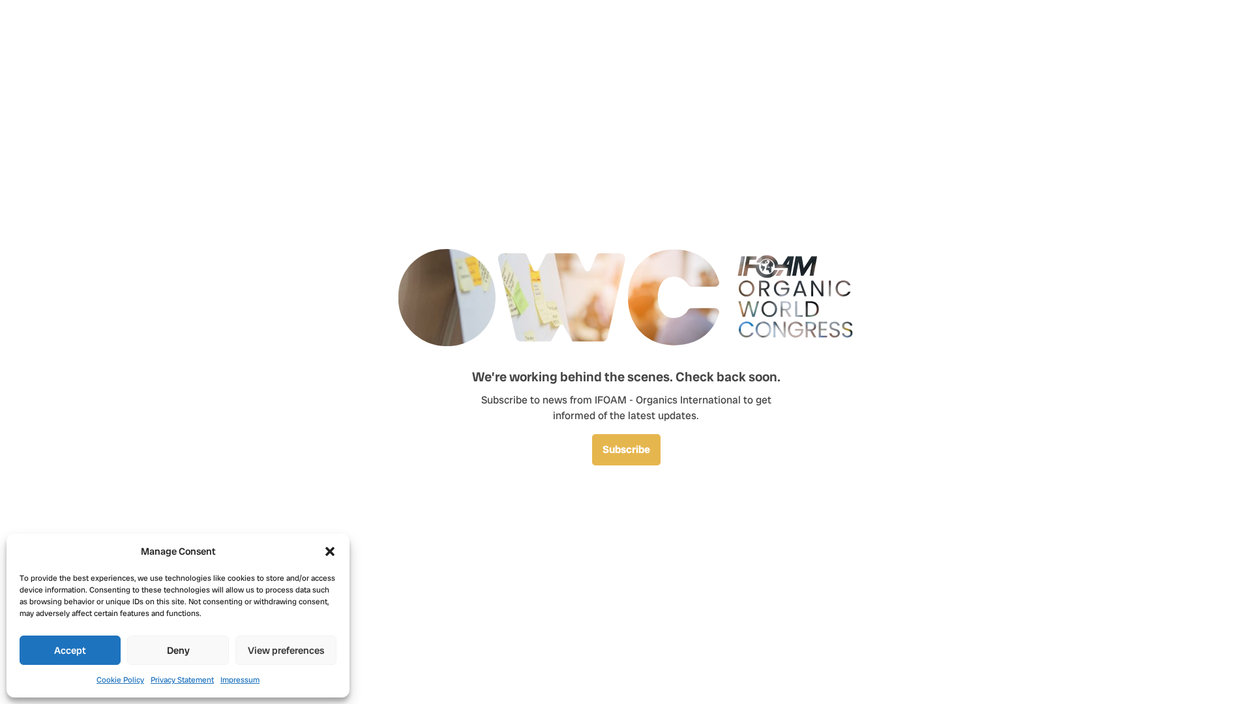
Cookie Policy (120, 680)
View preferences (286, 650)
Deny (178, 650)
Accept (70, 650)
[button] (329, 551)
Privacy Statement (182, 680)
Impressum (240, 680)
